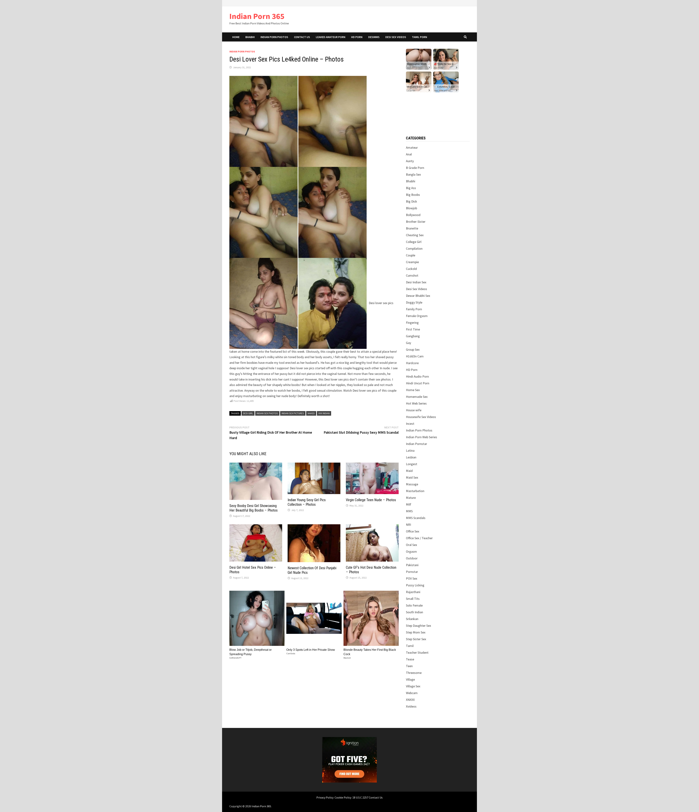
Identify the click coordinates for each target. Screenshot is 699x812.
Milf (408, 504)
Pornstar (412, 572)
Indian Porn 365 (256, 16)
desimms (374, 37)
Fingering (412, 322)
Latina (410, 450)
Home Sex (413, 390)
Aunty (410, 161)
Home (236, 37)
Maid (409, 471)
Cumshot (412, 275)
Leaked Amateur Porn (330, 37)
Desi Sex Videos (395, 37)
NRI (408, 524)
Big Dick (411, 201)
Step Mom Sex (415, 632)
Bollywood (413, 215)
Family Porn (414, 309)
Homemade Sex (417, 397)
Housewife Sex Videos (421, 417)
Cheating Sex (415, 235)
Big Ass (411, 188)
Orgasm (411, 551)
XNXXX (410, 700)
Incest (410, 423)
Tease (410, 659)
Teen (409, 666)
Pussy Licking (415, 585)
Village (410, 679)
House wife (413, 410)
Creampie (412, 262)
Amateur (412, 147)
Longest (411, 464)
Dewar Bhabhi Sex (418, 296)
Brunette (412, 228)
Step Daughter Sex (418, 625)
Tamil (410, 646)
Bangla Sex (413, 174)
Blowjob (411, 208)
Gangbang (413, 336)
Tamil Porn (419, 37)
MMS (409, 511)
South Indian (414, 612)
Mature (411, 498)
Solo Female (414, 605)
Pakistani (412, 565)
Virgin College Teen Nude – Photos (371, 500)
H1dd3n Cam (415, 356)
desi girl (248, 413)
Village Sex (413, 686)
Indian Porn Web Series (421, 437)
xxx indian (324, 413)
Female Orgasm (417, 316)
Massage (412, 484)
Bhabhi (250, 37)
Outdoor (412, 558)
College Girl (413, 242)
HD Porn (356, 37)
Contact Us (302, 37)
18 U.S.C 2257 (360, 797)
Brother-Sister (415, 221)
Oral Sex (411, 545)
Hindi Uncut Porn (417, 383)
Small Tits (413, 599)
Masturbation (415, 491)
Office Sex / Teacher (419, 538)
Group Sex (413, 349)
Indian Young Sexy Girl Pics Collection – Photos (307, 502)
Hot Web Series (416, 403)
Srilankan (412, 619)
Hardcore (412, 363)
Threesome (414, 673)
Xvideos (411, 706)
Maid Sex (412, 477)
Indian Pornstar (416, 444)
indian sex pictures (293, 413)
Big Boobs (413, 195)
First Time (413, 329)
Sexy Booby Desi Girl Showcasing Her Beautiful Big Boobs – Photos (253, 508)
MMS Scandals (415, 518)
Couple (410, 255)
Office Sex (412, 531)
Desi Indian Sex (416, 282)
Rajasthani (413, 592)
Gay (408, 343)
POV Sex (411, 578)
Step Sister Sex (416, 639)
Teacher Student (417, 652)
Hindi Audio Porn (417, 376)
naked (311, 413)
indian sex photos (267, 413)
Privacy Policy (324, 797)
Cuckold (411, 269)
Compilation (414, 248)
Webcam (412, 693)
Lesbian (411, 457)
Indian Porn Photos (274, 37)
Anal (409, 154)
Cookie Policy (343, 797)
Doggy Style (414, 302)
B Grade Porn (415, 168)
